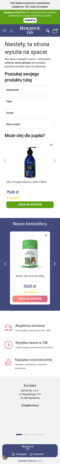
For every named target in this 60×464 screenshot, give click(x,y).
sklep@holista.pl (30, 405)
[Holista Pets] (30, 30)
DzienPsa (30, 20)
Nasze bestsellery (30, 223)
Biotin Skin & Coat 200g (30, 276)
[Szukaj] (48, 30)
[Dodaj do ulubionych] (51, 145)
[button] (55, 264)
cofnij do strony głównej (17, 62)
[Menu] (5, 30)
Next (55, 160)
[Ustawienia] (11, 30)
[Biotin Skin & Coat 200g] (30, 252)
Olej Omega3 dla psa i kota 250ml (26, 181)
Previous (5, 160)
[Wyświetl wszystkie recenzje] (30, 197)
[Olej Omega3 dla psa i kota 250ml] (30, 160)
